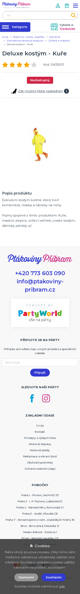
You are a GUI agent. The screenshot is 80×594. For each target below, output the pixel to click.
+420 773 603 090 (40, 273)
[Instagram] (46, 398)
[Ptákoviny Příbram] (16, 5)
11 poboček (67, 28)
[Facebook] (32, 398)
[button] (58, 5)
